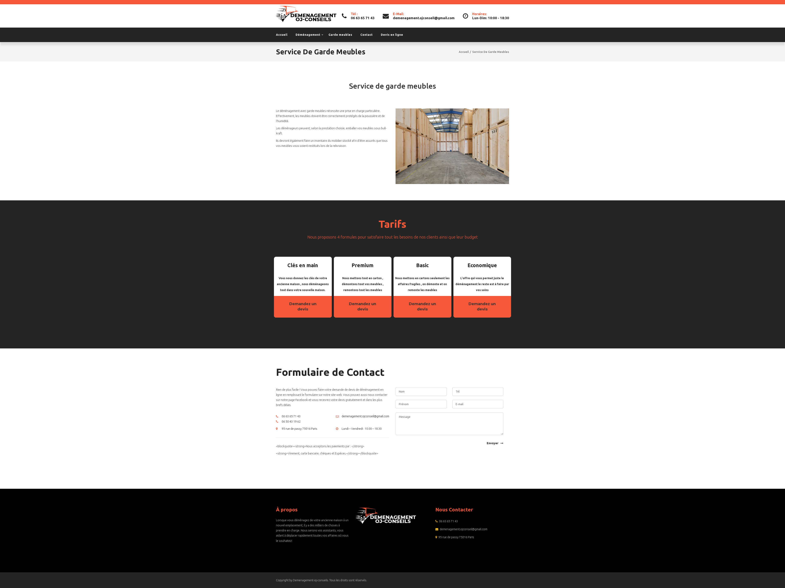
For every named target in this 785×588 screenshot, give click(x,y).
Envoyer (492, 443)
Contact (366, 34)
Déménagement (308, 34)
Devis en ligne (392, 34)
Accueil (281, 34)
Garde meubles (340, 34)
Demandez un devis (302, 306)
